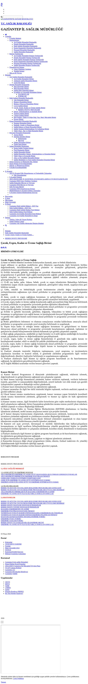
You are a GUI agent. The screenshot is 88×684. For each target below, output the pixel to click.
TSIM (7, 586)
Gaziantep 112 (10, 570)
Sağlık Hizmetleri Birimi (22, 152)
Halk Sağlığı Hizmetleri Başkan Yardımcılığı (29, 59)
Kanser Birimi (18, 119)
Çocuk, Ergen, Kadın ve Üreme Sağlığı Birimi (29, 108)
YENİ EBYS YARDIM (13, 544)
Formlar (8, 546)
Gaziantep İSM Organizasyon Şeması (22, 189)
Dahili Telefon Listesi (16, 221)
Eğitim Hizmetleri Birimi (22, 142)
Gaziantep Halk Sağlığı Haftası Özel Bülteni (24, 210)
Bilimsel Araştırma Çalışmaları (15, 554)
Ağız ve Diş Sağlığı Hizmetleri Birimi (26, 158)
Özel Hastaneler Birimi (21, 150)
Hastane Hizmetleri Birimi (22, 123)
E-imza (7, 198)
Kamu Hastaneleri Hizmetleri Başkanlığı (27, 48)
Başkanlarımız (14, 40)
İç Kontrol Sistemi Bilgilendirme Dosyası (23, 192)
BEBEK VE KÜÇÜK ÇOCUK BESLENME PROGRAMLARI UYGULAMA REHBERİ (32, 490)
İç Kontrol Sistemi (15, 177)
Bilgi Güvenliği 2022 (12, 548)
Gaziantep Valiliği (11, 574)
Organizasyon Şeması (16, 67)
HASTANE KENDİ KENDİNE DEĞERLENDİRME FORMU (23, 517)
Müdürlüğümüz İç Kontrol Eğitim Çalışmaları (24, 191)
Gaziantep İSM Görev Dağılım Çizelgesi (23, 181)
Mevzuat (21, 140)
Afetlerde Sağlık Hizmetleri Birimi (25, 81)
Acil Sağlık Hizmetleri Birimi (24, 79)
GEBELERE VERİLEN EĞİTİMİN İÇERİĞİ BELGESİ (20, 478)
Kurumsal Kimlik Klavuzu (14, 552)
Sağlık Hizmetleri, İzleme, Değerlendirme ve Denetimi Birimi (34, 154)
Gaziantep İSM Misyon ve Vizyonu (21, 185)
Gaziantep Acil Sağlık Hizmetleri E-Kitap (23, 216)
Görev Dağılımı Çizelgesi (22, 69)
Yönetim (8, 36)
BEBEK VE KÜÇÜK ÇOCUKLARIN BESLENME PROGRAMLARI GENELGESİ (31, 488)
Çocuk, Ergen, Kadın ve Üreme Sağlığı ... (19, 235)
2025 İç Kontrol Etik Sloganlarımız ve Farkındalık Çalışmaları (30, 173)
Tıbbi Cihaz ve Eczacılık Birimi (24, 156)
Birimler (8, 75)
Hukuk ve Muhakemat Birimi (19, 166)
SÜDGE (8, 550)
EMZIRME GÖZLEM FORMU (12, 521)
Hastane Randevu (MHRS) (14, 591)
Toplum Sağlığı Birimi (21, 113)
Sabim (7, 590)
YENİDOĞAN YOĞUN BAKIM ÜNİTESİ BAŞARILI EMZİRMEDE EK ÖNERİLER (32, 513)
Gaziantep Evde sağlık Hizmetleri (16, 562)
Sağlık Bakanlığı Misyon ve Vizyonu (22, 183)
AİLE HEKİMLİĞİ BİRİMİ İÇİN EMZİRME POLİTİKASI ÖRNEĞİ (25, 476)
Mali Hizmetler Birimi (21, 88)
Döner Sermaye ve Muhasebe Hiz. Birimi (23, 162)
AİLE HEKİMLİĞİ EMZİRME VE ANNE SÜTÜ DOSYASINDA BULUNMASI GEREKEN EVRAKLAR (39, 474)
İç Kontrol (8, 171)
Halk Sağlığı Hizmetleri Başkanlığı (25, 46)
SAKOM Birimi (19, 83)
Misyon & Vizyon (15, 73)
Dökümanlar (22, 139)
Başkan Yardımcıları (16, 54)
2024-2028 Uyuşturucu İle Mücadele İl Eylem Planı (22, 566)
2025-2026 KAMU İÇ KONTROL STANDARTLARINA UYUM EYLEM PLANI (38, 179)
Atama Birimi (18, 135)
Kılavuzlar (8, 542)
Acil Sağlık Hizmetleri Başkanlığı (25, 42)
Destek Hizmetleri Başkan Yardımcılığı (27, 58)
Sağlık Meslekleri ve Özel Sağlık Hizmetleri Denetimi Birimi (34, 160)
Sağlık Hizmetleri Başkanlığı (23, 52)
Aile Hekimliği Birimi (21, 100)
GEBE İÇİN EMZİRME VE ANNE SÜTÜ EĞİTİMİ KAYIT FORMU (25, 480)
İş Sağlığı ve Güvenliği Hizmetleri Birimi (28, 92)
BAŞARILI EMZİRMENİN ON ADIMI (15, 509)
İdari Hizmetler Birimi (21, 86)
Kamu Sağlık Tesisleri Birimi (23, 148)
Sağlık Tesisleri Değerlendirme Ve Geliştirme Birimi (31, 129)
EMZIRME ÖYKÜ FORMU (11, 519)
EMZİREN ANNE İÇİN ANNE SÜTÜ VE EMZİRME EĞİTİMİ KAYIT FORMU (30, 482)
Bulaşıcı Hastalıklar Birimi (23, 102)
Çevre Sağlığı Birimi (21, 106)
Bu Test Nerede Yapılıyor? (14, 593)
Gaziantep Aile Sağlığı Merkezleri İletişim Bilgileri (26, 223)
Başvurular (9, 196)
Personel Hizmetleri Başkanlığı (24, 50)
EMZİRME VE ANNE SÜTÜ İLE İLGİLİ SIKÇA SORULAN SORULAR (27, 494)
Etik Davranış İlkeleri (16, 187)
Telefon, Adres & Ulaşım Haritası (20, 219)
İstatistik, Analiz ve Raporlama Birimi (26, 125)
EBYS (7, 584)
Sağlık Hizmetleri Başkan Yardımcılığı (27, 65)
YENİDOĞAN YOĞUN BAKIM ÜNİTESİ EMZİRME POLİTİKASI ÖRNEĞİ (29, 515)
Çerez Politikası (18, 678)
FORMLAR (22, 96)
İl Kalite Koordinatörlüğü (18, 167)
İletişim (7, 218)
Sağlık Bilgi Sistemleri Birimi (24, 90)
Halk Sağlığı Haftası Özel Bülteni (20, 212)
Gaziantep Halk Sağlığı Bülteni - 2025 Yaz (23, 206)
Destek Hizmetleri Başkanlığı (24, 44)
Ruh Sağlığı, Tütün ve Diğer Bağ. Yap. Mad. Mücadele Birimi (35, 117)
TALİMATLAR (23, 94)
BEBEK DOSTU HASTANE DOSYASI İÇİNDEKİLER (21, 505)
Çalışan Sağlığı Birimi (21, 115)
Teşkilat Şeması (19, 71)
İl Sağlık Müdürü (15, 38)
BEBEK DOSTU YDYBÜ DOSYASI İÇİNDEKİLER (20, 507)
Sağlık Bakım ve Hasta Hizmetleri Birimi (28, 127)
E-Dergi (8, 204)
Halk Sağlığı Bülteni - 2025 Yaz (20, 208)
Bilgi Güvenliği (10, 202)
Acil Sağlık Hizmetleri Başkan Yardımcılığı (28, 56)
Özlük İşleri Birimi (20, 144)
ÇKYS (7, 582)
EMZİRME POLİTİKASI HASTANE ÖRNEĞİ (17, 511)
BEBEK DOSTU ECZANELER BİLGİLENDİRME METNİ (22, 522)
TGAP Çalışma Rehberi (13, 568)
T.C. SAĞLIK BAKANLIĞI (16, 23)
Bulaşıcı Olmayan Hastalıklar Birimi (26, 104)
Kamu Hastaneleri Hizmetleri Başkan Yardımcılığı (31, 61)
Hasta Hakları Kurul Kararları (15, 564)
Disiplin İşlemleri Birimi (22, 137)
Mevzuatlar (9, 200)
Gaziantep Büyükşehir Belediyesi (16, 572)
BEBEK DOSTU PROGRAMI (29, 110)
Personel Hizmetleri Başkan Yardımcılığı (27, 63)
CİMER (8, 588)
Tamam (3, 682)
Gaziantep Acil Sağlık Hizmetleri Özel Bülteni (25, 214)
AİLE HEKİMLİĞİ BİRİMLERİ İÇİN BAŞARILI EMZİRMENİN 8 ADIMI (27, 492)
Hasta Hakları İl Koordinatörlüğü (20, 164)
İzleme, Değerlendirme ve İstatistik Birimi (28, 112)
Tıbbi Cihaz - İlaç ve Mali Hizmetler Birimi (28, 131)
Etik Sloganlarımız (20, 175)
